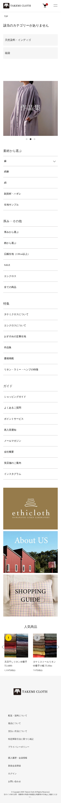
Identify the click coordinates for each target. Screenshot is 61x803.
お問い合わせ (14, 781)
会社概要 (9, 451)
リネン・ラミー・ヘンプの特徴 (21, 369)
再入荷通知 (10, 430)
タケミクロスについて (16, 314)
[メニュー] (55, 5)
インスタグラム (12, 474)
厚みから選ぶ (11, 232)
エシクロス (10, 276)
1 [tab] (26, 139)
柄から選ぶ (10, 243)
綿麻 (6, 171)
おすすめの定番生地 (15, 336)
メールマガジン (12, 441)
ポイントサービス (14, 419)
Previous (2, 648)
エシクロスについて (15, 325)
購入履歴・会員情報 (17, 758)
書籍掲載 (9, 358)
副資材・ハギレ (12, 193)
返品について (14, 723)
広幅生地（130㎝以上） (17, 254)
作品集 (7, 347)
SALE (7, 265)
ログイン (12, 773)
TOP (6, 16)
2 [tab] (30, 139)
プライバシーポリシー (18, 747)
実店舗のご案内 (12, 463)
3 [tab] (34, 139)
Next (58, 648)
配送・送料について (17, 715)
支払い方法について (17, 731)
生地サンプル (11, 204)
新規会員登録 (14, 765)
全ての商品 (10, 287)
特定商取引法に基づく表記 (21, 739)
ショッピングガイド (15, 396)
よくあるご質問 (12, 407)
